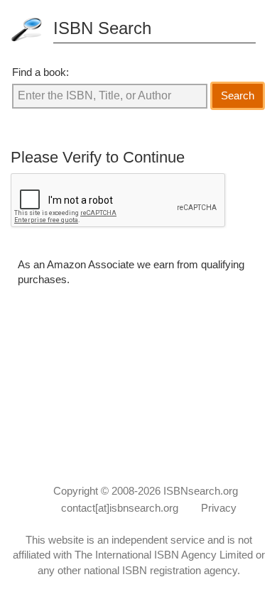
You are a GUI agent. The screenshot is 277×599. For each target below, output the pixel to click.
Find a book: (40, 72)
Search (237, 95)
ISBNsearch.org (200, 491)
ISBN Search (102, 28)
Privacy (219, 508)
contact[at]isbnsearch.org (119, 508)
